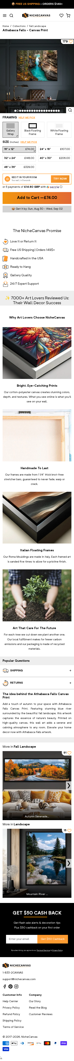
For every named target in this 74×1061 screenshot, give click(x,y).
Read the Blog (38, 1007)
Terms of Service (43, 950)
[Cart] (68, 15)
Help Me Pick (27, 117)
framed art (64, 557)
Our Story (35, 1001)
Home (6, 26)
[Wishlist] (61, 15)
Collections (19, 26)
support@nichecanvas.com (19, 979)
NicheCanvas (29, 1037)
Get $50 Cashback (53, 939)
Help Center (10, 1001)
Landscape (22, 824)
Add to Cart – (37, 198)
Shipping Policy (12, 1020)
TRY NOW (60, 179)
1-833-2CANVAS (13, 972)
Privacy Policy (57, 950)
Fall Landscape (37, 26)
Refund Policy (11, 1014)
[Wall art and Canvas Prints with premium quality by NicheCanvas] (36, 15)
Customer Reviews (40, 1014)
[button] (37, 187)
